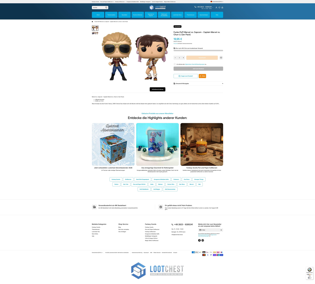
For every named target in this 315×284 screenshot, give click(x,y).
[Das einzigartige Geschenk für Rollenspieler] (157, 144)
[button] (222, 7)
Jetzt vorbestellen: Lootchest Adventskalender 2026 (113, 168)
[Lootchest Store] (157, 7)
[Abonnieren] (221, 230)
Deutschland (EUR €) (96, 252)
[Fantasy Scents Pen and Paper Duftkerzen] (201, 144)
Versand (175, 43)
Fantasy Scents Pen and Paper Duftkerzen (201, 168)
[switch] (309, 278)
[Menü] (312, 268)
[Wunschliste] (219, 7)
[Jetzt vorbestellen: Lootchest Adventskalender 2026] (113, 144)
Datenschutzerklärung (203, 234)
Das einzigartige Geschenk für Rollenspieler (158, 168)
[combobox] (100, 7)
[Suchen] (106, 7)
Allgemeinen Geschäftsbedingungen (195, 64)
